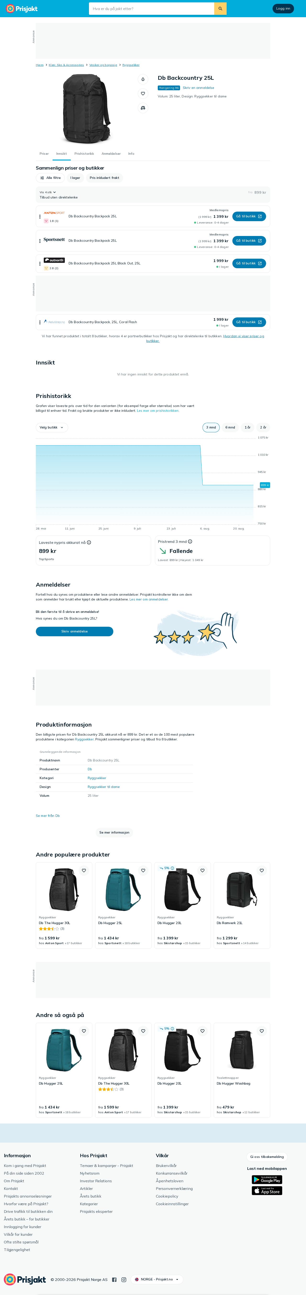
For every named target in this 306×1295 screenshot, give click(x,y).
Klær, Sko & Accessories (66, 65)
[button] (143, 79)
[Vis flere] (40, 216)
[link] (64, 905)
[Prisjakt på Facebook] (114, 1279)
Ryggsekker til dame (104, 787)
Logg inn (283, 8)
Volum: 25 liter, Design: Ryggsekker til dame (192, 96)
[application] (153, 484)
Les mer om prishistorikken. (158, 410)
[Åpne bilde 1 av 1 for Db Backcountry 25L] (87, 110)
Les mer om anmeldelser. (149, 599)
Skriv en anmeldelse (198, 88)
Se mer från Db (48, 815)
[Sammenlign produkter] (143, 108)
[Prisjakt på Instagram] (124, 1279)
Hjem (40, 65)
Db (90, 769)
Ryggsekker (130, 65)
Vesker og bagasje (103, 65)
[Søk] (220, 8)
